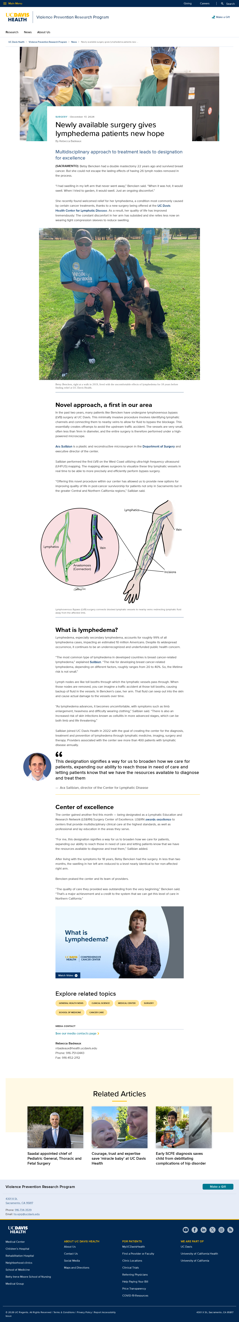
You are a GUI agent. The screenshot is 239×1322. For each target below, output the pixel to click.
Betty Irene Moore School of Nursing (28, 1277)
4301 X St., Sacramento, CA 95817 (214, 1312)
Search (228, 4)
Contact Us (71, 1254)
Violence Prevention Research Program (48, 42)
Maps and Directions (76, 1268)
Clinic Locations (132, 1261)
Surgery (61, 116)
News (28, 32)
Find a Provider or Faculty (138, 1254)
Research (12, 32)
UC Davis (186, 1247)
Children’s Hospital (17, 1249)
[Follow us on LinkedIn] (202, 1230)
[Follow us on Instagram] (220, 1230)
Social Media (72, 1261)
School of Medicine (70, 1012)
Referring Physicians (135, 1275)
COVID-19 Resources (135, 1296)
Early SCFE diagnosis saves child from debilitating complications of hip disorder (181, 1158)
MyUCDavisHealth (133, 1247)
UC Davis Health (16, 42)
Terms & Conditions (64, 1312)
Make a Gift (221, 17)
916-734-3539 (23, 1210)
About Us (43, 32)
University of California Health (199, 1254)
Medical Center (127, 1003)
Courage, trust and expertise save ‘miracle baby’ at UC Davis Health (119, 1158)
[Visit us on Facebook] (193, 1230)
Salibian (95, 662)
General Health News (71, 1003)
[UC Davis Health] (18, 1229)
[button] (119, 942)
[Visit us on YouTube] (186, 1230)
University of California (195, 1261)
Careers (204, 3)
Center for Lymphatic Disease (86, 210)
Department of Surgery (159, 446)
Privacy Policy (84, 1312)
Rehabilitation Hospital (20, 1256)
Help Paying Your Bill (135, 1282)
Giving (188, 3)
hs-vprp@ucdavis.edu (27, 1214)
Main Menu (12, 3)
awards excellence (158, 819)
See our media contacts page (75, 1033)
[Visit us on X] (211, 1230)
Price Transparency (134, 1289)
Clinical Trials (130, 1268)
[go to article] (55, 1127)
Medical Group (15, 1284)
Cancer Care (96, 1012)
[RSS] (228, 1230)
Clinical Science (101, 1003)
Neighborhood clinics (19, 1263)
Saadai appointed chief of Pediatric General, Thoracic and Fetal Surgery (54, 1158)
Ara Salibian (63, 446)
